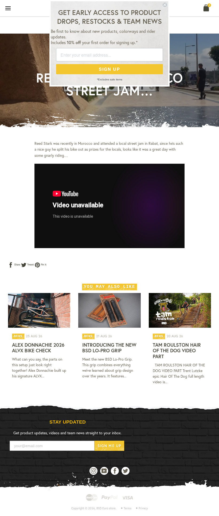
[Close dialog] (164, 4)
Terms (127, 508)
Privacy (143, 508)
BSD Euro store (106, 508)
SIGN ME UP (109, 445)
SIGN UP (109, 69)
